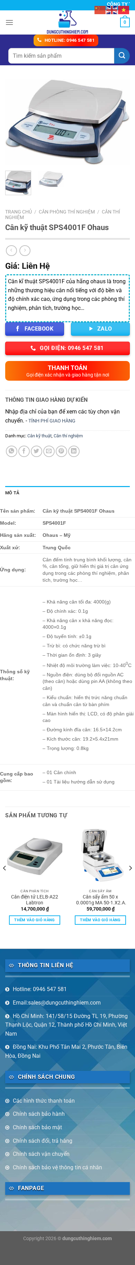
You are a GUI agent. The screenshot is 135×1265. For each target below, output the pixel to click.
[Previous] (16, 122)
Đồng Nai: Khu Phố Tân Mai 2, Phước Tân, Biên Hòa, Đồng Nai (66, 1051)
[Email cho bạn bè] (49, 451)
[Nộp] (122, 56)
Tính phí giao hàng (51, 421)
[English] (112, 9)
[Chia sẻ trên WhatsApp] (11, 451)
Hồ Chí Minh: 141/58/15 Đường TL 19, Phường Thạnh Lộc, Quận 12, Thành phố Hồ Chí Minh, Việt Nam (66, 1025)
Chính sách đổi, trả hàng (42, 1141)
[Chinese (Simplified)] (100, 9)
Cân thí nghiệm (68, 435)
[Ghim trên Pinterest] (61, 451)
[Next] (118, 122)
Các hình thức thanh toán (44, 1100)
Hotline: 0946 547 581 (40, 989)
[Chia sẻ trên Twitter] (36, 451)
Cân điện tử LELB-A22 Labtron (34, 900)
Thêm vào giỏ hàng (34, 920)
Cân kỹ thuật (39, 435)
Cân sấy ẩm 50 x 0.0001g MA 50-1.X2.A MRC (100, 900)
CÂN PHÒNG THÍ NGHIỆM (67, 212)
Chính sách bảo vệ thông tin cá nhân (57, 1167)
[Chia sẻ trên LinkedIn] (74, 451)
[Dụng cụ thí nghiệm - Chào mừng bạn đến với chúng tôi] (67, 22)
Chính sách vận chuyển (41, 1154)
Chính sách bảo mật (37, 1127)
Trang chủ (18, 212)
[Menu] (9, 22)
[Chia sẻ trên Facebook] (24, 451)
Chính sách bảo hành (39, 1114)
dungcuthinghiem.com (87, 1239)
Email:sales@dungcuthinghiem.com (57, 1002)
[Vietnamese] (124, 9)
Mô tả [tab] (12, 492)
